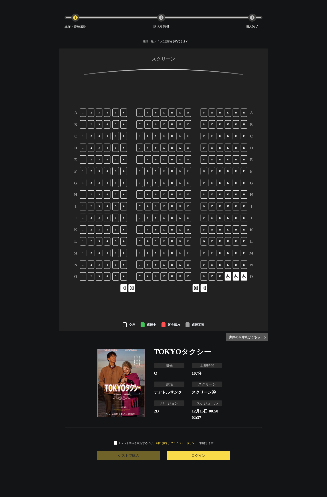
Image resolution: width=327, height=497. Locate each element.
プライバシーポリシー (183, 443)
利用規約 (161, 443)
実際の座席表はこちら (244, 336)
